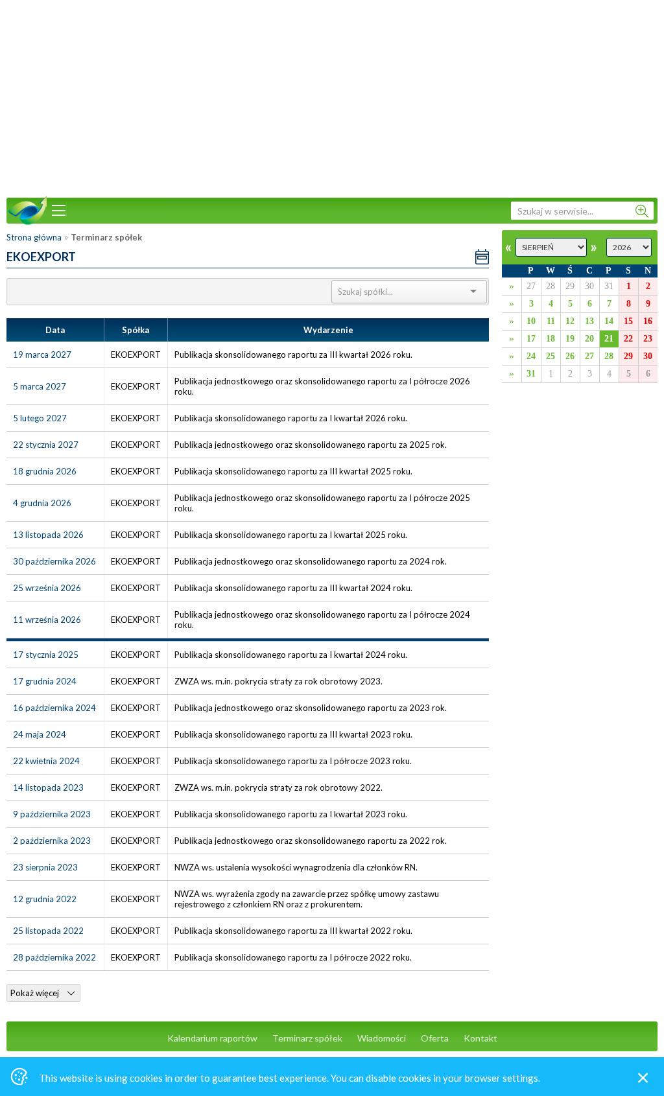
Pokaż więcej (35, 993)
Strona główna (34, 237)
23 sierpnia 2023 (45, 867)
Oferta (435, 1038)
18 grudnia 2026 (45, 471)
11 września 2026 (47, 619)
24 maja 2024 (39, 734)
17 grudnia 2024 (45, 681)
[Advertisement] (332, 97)
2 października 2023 (52, 840)
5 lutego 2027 (40, 418)
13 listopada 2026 (48, 535)
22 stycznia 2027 (45, 444)
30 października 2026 (54, 561)
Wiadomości (381, 1038)
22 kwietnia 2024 (46, 761)
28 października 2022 (54, 957)
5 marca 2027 (39, 386)
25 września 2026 (47, 588)
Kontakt (480, 1038)
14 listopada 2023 (48, 787)
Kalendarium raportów (212, 1038)
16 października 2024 (54, 708)
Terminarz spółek (307, 1038)
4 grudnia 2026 (42, 503)
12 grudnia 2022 (45, 899)
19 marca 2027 (42, 354)
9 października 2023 (52, 814)
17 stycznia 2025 (45, 654)
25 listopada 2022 (48, 931)
